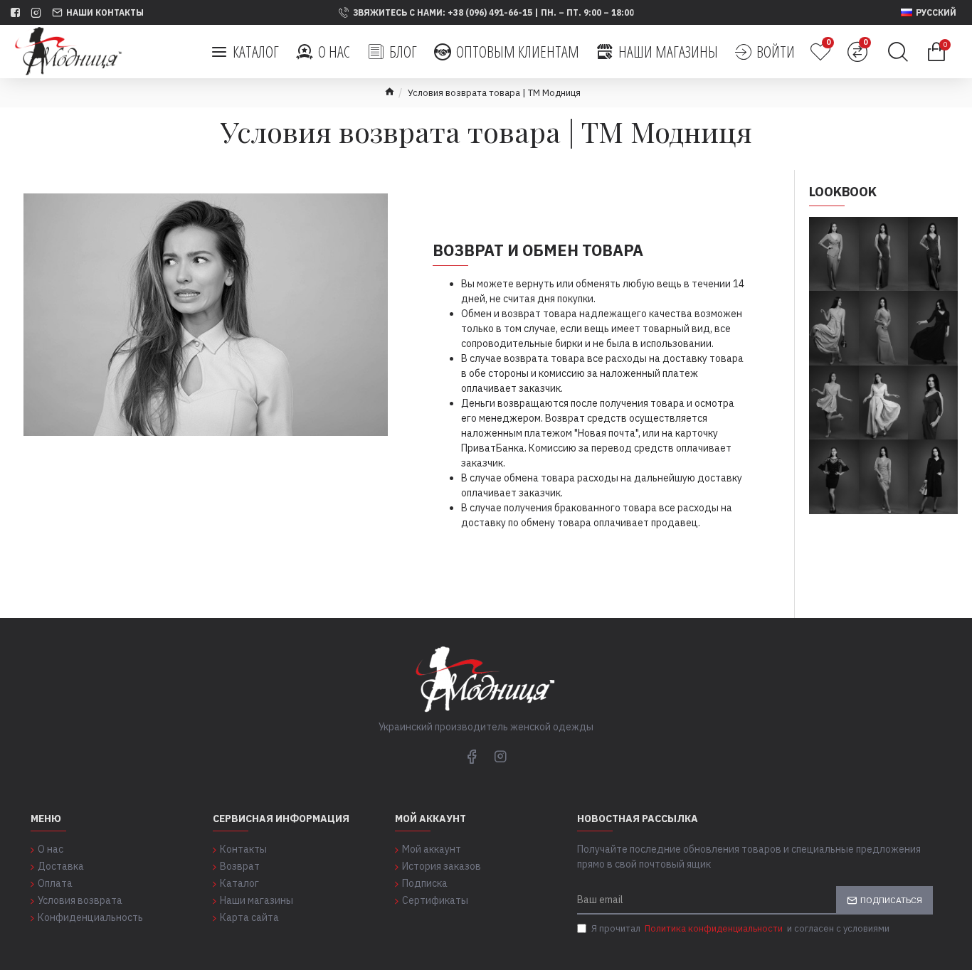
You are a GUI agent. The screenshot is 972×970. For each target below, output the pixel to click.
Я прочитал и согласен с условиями (740, 928)
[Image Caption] (834, 328)
